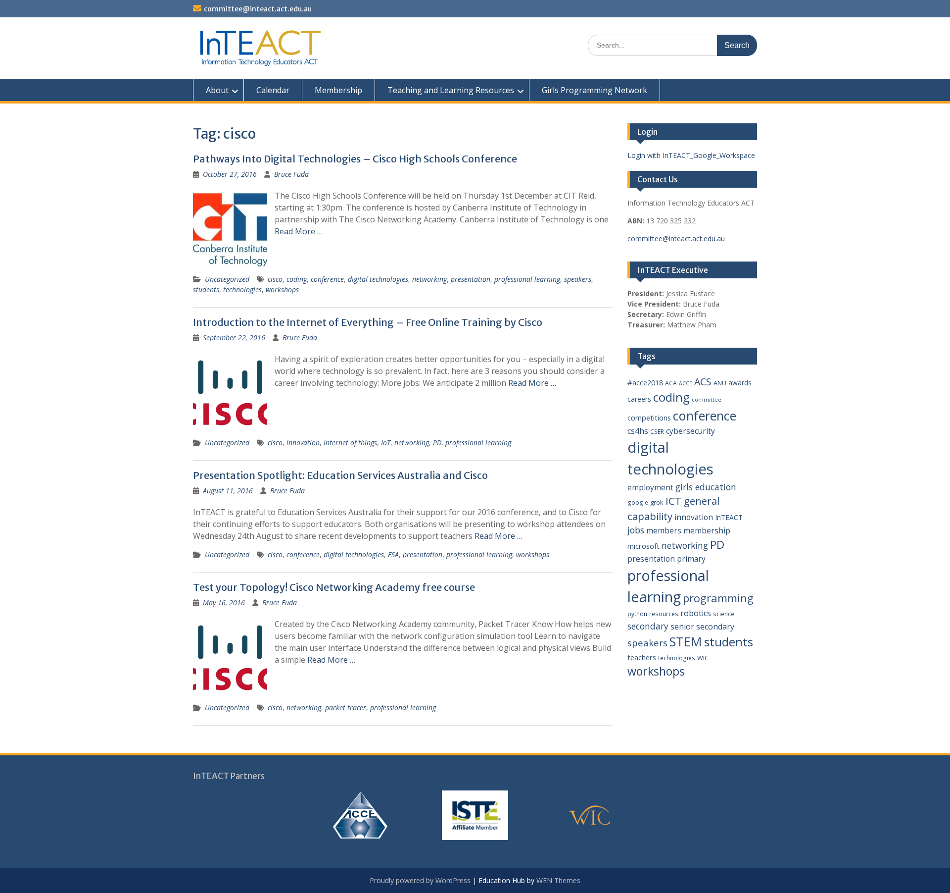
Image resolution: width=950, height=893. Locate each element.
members (663, 530)
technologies (242, 289)
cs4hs (637, 430)
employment (650, 487)
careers (639, 399)
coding (296, 279)
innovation (303, 442)
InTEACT (729, 517)
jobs (635, 530)
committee (706, 399)
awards (740, 382)
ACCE (685, 383)
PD (437, 442)
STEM (685, 641)
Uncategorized (227, 279)
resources (663, 614)
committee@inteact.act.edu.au (258, 8)
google (637, 502)
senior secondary (702, 626)
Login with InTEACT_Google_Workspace (691, 155)
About (217, 90)
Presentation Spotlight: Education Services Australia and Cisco (340, 475)
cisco (275, 279)
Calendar (272, 90)
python (637, 614)
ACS (703, 381)
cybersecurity (690, 430)
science (723, 614)
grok (657, 502)
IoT (385, 442)
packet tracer (345, 707)
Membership (338, 90)
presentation (470, 279)
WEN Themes (558, 880)
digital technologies (378, 279)
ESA (393, 554)
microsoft (643, 546)
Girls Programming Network (594, 90)
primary (691, 558)
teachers (641, 657)
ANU (719, 382)
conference (327, 279)
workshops (282, 289)
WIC (703, 657)
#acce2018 (645, 382)
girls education (705, 487)
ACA (671, 383)
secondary (647, 626)
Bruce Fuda (291, 174)
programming (718, 597)
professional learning (527, 279)
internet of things (350, 442)
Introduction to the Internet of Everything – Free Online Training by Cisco (367, 322)
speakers (577, 279)
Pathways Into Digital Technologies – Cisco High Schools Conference (355, 159)
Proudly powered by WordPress (420, 880)
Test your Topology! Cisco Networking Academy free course (334, 587)
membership (706, 530)
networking (429, 279)
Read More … (299, 231)
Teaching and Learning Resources (450, 90)
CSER (657, 431)
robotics (695, 613)
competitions (649, 417)
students (206, 289)
